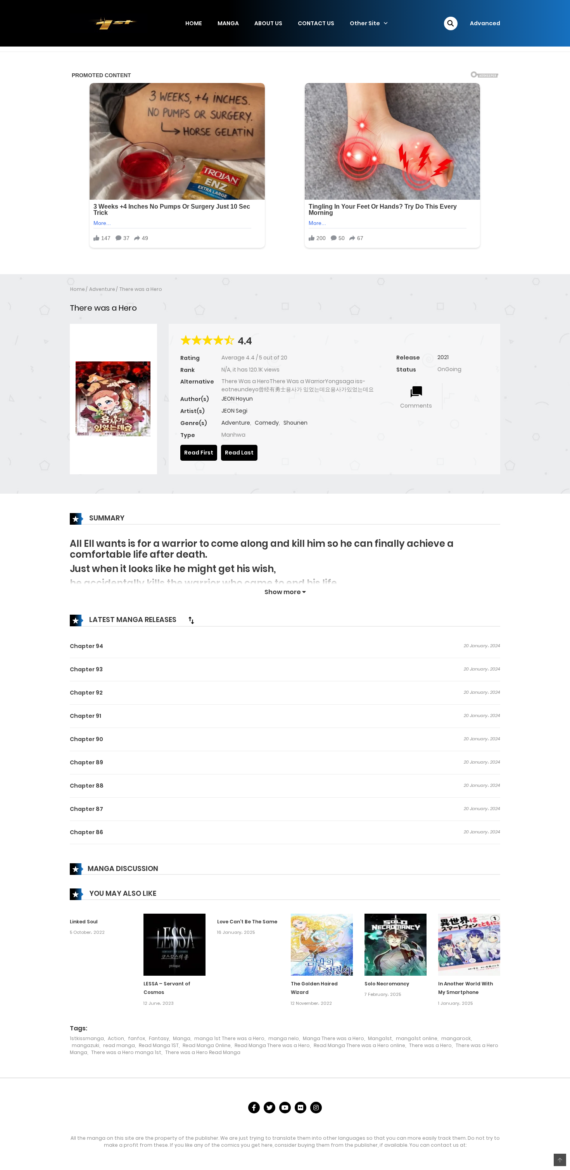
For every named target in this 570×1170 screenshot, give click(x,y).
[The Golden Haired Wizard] (322, 944)
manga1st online (416, 1038)
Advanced (485, 23)
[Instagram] (316, 1107)
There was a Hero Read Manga (202, 1052)
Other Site (365, 23)
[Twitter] (269, 1107)
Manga (181, 1038)
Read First (198, 452)
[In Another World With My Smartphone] (469, 944)
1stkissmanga (87, 1038)
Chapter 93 (86, 669)
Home (77, 289)
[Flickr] (300, 1107)
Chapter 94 (86, 646)
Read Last (239, 452)
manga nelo (283, 1038)
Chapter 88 (87, 786)
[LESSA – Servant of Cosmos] (174, 944)
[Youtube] (285, 1107)
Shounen (295, 423)
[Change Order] (191, 620)
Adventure (102, 289)
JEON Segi (234, 411)
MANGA (228, 23)
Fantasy (159, 1038)
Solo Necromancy (386, 983)
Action (116, 1038)
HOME (193, 23)
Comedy (267, 423)
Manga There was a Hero (333, 1038)
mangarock (456, 1038)
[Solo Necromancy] (395, 944)
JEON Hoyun (237, 399)
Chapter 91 (85, 716)
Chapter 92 (86, 692)
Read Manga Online (207, 1045)
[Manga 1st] (108, 23)
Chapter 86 (86, 832)
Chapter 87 (86, 809)
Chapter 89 (86, 762)
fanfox (136, 1038)
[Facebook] (254, 1107)
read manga (119, 1045)
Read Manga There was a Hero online (359, 1045)
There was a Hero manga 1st (126, 1052)
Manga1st (380, 1038)
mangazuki (85, 1045)
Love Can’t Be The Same (247, 921)
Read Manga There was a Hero (272, 1045)
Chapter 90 (86, 739)
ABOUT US (268, 23)
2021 (443, 357)
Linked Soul (84, 921)
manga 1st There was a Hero (229, 1038)
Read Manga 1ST (159, 1045)
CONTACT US (316, 23)
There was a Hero (140, 289)
